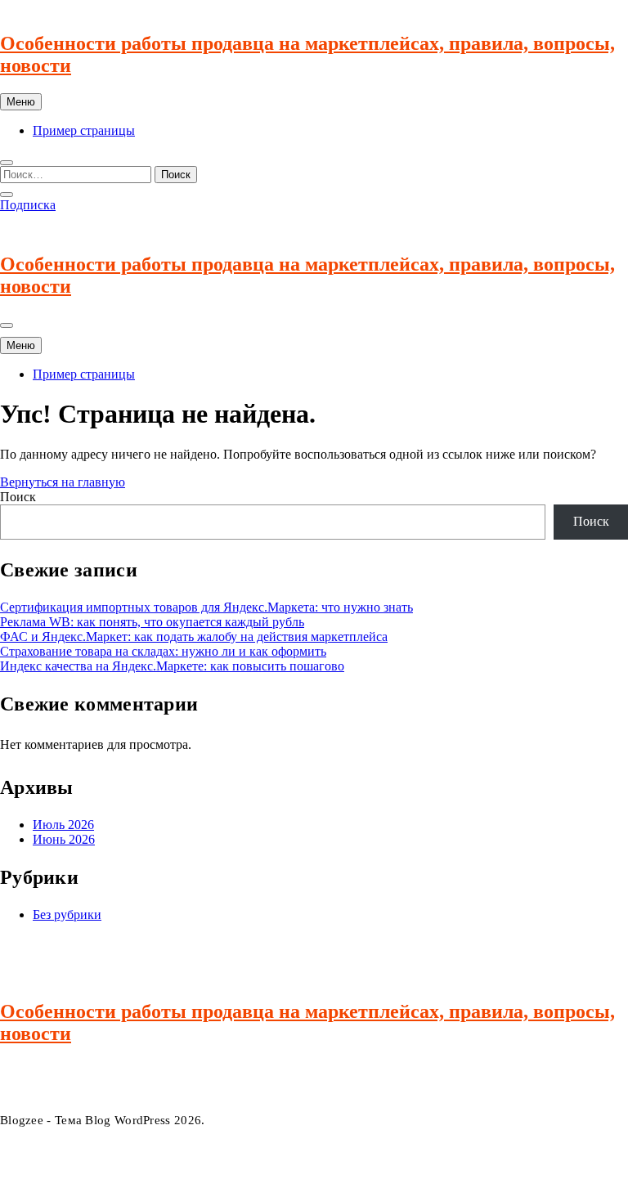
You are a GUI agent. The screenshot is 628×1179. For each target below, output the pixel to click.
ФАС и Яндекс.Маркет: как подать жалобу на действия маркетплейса (194, 636)
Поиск (18, 497)
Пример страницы (84, 130)
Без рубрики (67, 914)
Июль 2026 (63, 825)
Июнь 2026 (64, 839)
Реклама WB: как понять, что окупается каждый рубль (152, 622)
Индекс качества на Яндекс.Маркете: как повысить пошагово (172, 666)
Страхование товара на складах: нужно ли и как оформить (163, 651)
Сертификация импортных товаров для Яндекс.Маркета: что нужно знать (206, 607)
